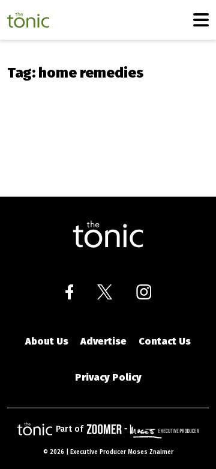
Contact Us (165, 341)
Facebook (69, 291)
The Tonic (28, 20)
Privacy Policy (108, 377)
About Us (46, 341)
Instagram (143, 291)
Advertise (103, 341)
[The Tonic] (108, 234)
